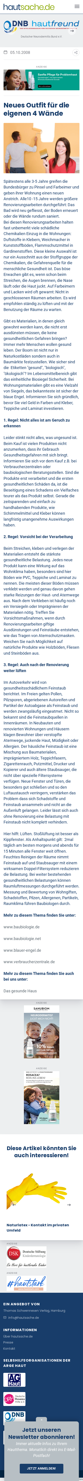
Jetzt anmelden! (41, 1468)
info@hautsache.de (23, 1318)
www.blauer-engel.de (22, 950)
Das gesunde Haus (20, 991)
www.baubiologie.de (22, 927)
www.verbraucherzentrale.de (29, 962)
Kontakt (9, 1349)
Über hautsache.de (18, 1336)
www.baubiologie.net (22, 938)
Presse (8, 1342)
